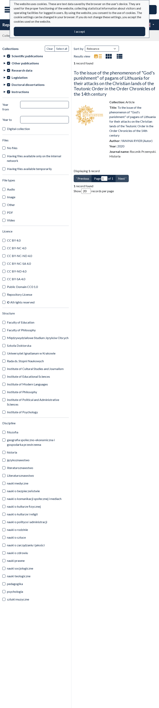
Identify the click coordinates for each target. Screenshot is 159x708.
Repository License (19, 294)
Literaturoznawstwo (20, 475)
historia (12, 452)
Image (11, 197)
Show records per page (94, 191)
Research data (22, 70)
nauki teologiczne (18, 576)
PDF (10, 212)
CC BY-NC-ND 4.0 (19, 256)
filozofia (12, 432)
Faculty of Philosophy (21, 330)
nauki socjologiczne (20, 568)
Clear (50, 48)
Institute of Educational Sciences (28, 376)
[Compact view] (108, 56)
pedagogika (15, 584)
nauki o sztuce (16, 537)
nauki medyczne (17, 483)
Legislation (20, 77)
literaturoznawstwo (20, 468)
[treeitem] (35, 56)
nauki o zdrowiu (17, 553)
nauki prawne (16, 560)
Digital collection (18, 129)
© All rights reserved (21, 302)
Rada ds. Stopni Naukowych (25, 361)
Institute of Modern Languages (27, 384)
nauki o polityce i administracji (27, 522)
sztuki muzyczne (18, 599)
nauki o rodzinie (17, 529)
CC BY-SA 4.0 (16, 279)
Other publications (25, 63)
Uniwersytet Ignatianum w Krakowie (31, 353)
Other (11, 205)
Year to (7, 119)
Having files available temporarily (29, 169)
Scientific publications (27, 56)
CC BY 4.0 (14, 240)
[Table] (119, 56)
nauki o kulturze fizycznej (24, 506)
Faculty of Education (20, 322)
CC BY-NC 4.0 (16, 248)
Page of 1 (103, 178)
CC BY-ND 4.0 (16, 271)
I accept (79, 31)
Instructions (20, 92)
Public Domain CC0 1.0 (22, 287)
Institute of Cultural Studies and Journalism (35, 369)
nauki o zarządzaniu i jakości (26, 545)
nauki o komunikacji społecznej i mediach (34, 498)
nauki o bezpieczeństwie (23, 491)
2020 (120, 146)
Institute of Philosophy (22, 392)
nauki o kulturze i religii (22, 514)
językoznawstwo (18, 460)
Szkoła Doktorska (19, 345)
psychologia (15, 591)
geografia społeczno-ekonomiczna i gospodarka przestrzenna (31, 442)
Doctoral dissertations (28, 84)
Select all (61, 48)
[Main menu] (9, 10)
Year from (5, 107)
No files (12, 148)
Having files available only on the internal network (34, 158)
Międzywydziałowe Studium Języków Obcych (37, 338)
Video (11, 220)
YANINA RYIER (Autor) (136, 141)
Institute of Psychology (22, 412)
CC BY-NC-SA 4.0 (19, 263)
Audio (11, 189)
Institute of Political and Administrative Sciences (33, 402)
